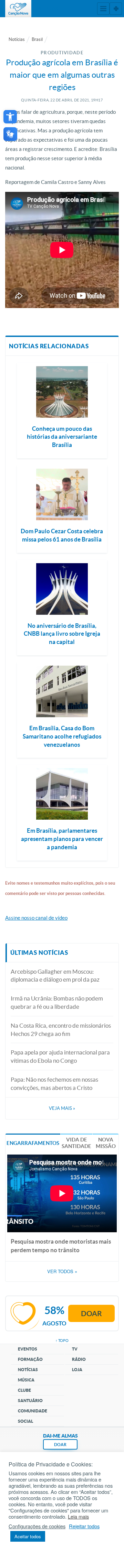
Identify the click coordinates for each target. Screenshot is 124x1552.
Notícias (17, 39)
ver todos (62, 1271)
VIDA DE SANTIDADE (76, 1143)
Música (26, 1380)
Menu (103, 8)
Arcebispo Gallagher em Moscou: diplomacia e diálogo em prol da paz (55, 975)
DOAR (60, 1444)
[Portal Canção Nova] (18, 8)
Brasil (37, 39)
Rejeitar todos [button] (84, 1526)
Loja (77, 1369)
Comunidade (32, 1411)
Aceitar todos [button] (27, 1536)
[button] (10, 116)
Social (25, 1421)
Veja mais (62, 1108)
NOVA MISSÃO (106, 1143)
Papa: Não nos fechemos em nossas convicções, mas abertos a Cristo (54, 1083)
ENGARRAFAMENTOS (33, 1143)
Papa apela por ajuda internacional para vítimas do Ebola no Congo (60, 1056)
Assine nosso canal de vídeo (36, 918)
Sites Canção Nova (116, 8)
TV (75, 1349)
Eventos (27, 1349)
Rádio (79, 1359)
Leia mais (78, 1516)
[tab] (33, 1142)
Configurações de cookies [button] (37, 1526)
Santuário (30, 1400)
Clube (24, 1390)
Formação (30, 1359)
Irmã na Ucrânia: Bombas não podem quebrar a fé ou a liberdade (57, 1002)
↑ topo (62, 1340)
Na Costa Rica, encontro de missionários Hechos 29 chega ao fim (61, 1029)
